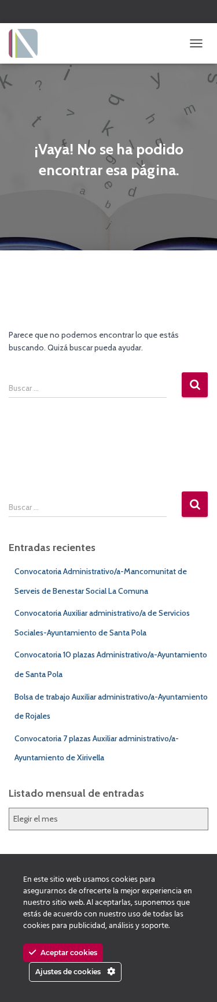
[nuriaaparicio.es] (27, 43)
